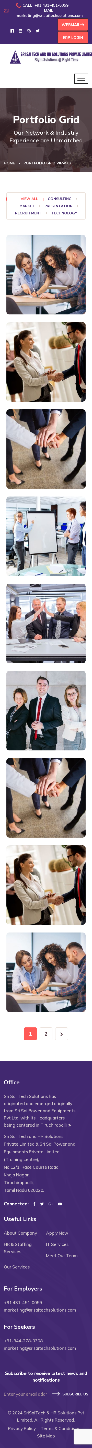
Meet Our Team (62, 1255)
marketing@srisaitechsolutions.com (49, 15)
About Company (20, 1233)
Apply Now (57, 1233)
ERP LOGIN (73, 37)
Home (10, 163)
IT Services (57, 1244)
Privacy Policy (22, 1428)
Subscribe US (75, 1394)
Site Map (46, 1436)
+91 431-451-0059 (51, 5)
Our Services (17, 1267)
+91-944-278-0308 (23, 1340)
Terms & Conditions (60, 1428)
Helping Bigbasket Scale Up (34, 302)
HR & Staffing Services (18, 1248)
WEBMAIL (71, 24)
